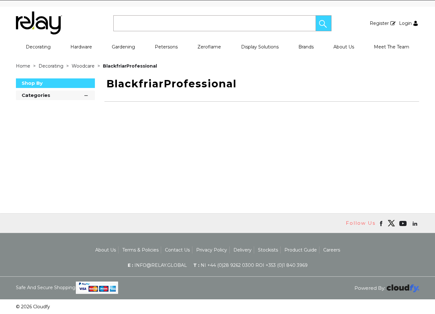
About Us (343, 47)
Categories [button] (36, 95)
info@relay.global (157, 265)
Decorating (38, 47)
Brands (306, 47)
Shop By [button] (32, 83)
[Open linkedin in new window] (415, 223)
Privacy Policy (211, 250)
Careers (331, 250)
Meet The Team (391, 47)
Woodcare (84, 66)
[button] (324, 23)
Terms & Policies (140, 250)
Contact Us (177, 250)
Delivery (242, 250)
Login (405, 23)
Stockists (268, 250)
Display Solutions (260, 47)
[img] (391, 223)
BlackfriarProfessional (130, 66)
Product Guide (300, 250)
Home (24, 66)
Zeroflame (209, 47)
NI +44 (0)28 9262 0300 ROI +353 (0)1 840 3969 (250, 265)
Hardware (81, 47)
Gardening (123, 47)
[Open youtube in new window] (403, 223)
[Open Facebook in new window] (381, 223)
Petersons (166, 47)
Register (379, 23)
